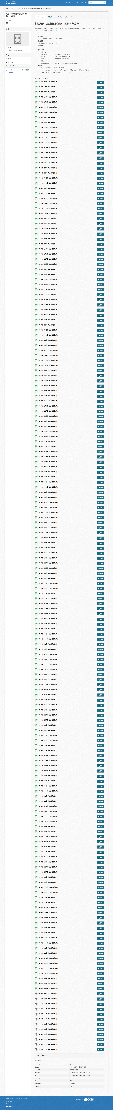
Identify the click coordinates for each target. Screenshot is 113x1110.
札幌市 (17, 8)
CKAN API (9, 1101)
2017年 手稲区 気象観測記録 (48, 532)
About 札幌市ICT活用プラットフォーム (17, 1098)
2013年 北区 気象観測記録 (47, 694)
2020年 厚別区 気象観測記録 (48, 355)
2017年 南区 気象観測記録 (47, 522)
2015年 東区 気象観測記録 (47, 598)
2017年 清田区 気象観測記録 (48, 517)
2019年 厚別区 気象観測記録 (48, 406)
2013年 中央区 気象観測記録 (48, 689)
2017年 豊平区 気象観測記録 (48, 512)
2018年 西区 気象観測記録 (47, 477)
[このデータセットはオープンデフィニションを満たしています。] (9, 72)
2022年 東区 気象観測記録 (47, 244)
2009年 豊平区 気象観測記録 (48, 917)
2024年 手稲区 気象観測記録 (48, 178)
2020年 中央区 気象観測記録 (48, 335)
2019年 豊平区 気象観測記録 (48, 411)
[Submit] (104, 2)
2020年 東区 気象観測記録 (47, 345)
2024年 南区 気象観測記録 (47, 168)
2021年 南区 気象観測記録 (47, 319)
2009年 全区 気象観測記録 (47, 1044)
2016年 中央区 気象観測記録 (48, 537)
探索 (100, 82)
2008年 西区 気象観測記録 (47, 983)
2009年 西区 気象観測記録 (47, 932)
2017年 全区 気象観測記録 (47, 1003)
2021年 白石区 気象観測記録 (48, 299)
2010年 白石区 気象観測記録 (48, 856)
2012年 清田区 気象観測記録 (48, 770)
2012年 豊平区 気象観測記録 (48, 765)
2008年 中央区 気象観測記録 (48, 943)
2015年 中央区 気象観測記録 (48, 588)
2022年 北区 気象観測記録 (47, 238)
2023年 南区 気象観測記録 (47, 218)
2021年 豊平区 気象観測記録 (48, 309)
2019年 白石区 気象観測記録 (48, 401)
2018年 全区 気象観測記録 (47, 998)
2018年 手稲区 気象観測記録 (48, 482)
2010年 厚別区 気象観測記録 (48, 862)
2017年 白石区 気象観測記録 (48, 502)
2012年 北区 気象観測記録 (47, 745)
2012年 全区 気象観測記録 (47, 1029)
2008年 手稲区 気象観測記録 (48, 988)
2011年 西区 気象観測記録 (47, 831)
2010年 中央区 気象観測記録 (48, 841)
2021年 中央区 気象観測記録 (48, 284)
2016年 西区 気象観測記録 (47, 578)
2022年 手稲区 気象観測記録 (48, 279)
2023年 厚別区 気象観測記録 (48, 203)
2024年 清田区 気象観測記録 (48, 163)
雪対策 (44, 1055)
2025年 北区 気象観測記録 (47, 87)
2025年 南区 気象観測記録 (47, 117)
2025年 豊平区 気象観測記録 (48, 107)
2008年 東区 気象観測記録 (47, 953)
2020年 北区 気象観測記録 (47, 340)
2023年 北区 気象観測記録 (47, 188)
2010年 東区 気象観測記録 (47, 851)
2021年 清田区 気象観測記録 (48, 314)
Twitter (9, 58)
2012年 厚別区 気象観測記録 (48, 760)
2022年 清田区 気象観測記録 (48, 264)
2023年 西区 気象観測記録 (47, 223)
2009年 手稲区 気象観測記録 (48, 938)
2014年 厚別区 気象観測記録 (48, 659)
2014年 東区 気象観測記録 (47, 649)
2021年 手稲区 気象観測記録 (48, 330)
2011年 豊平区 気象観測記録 (48, 816)
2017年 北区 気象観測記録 (47, 492)
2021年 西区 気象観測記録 (47, 325)
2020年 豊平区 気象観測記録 (48, 360)
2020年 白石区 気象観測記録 (48, 350)
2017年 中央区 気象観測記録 (48, 487)
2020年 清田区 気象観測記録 (48, 365)
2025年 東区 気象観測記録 (47, 92)
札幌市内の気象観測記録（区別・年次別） (37, 8)
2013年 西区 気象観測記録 (47, 730)
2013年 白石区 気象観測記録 (48, 705)
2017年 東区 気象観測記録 (47, 497)
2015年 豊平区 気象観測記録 (48, 613)
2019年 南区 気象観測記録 (47, 421)
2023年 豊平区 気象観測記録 (48, 208)
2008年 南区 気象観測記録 (47, 978)
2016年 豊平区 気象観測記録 (48, 563)
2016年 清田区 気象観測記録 (48, 568)
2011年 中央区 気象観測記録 (48, 791)
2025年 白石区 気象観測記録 (48, 97)
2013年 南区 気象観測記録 (47, 725)
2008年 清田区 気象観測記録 (48, 973)
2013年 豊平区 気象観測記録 (48, 715)
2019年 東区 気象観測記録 (47, 395)
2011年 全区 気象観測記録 (47, 1034)
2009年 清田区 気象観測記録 (48, 922)
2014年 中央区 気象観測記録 (48, 639)
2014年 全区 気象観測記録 (47, 1019)
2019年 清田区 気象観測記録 (48, 416)
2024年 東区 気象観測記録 (47, 142)
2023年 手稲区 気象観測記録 (48, 228)
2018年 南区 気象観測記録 (47, 471)
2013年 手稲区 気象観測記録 (48, 735)
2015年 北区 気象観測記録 (47, 593)
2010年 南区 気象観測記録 (47, 877)
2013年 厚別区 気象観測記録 (48, 710)
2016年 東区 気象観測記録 (47, 547)
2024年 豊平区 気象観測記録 (48, 157)
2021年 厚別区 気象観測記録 (48, 304)
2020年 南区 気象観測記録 (47, 370)
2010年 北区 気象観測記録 (47, 846)
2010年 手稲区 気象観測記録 (48, 887)
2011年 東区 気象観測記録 (47, 801)
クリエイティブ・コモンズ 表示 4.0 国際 (17, 70)
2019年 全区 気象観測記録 (47, 993)
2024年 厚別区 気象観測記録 (48, 152)
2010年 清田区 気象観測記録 (48, 872)
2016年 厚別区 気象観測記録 (48, 558)
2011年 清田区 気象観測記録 (48, 821)
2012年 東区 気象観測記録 (47, 750)
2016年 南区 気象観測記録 (47, 573)
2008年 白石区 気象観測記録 (48, 958)
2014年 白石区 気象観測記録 (48, 654)
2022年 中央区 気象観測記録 (48, 233)
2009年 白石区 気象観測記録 (48, 907)
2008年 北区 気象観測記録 (47, 948)
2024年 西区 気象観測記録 (47, 173)
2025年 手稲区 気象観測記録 (48, 127)
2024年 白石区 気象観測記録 (48, 147)
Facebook (10, 62)
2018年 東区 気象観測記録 (47, 446)
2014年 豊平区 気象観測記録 (48, 664)
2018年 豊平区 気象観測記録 (48, 461)
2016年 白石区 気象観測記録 (48, 553)
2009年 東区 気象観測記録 (47, 902)
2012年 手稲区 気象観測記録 (48, 786)
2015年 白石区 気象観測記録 (48, 603)
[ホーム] (7, 8)
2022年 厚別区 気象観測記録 (48, 254)
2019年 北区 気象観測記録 (47, 390)
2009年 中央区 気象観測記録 (48, 892)
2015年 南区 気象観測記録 (47, 623)
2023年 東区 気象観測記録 (47, 193)
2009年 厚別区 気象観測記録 (48, 912)
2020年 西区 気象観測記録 (47, 375)
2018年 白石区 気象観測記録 (48, 451)
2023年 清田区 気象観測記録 (48, 213)
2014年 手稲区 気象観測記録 (48, 684)
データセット (69, 3)
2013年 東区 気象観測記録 (47, 699)
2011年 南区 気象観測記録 (47, 826)
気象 (38, 1055)
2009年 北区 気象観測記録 (47, 897)
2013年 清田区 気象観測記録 (48, 720)
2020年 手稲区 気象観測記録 (48, 380)
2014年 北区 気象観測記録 (47, 644)
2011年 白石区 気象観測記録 (48, 806)
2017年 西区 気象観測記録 (47, 527)
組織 (77, 3)
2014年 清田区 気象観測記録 (48, 669)
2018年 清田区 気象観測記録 (48, 466)
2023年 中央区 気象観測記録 (48, 183)
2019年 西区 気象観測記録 (47, 426)
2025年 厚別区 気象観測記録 (48, 102)
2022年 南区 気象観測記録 (47, 269)
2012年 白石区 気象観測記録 (48, 755)
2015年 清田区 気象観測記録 (48, 618)
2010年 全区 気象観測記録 (47, 1039)
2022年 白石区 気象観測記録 (48, 249)
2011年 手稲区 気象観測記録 (48, 836)
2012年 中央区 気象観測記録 (48, 740)
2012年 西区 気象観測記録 (47, 781)
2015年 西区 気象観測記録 (47, 629)
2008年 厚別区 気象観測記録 (48, 963)
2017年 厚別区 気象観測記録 (48, 507)
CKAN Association (11, 1104)
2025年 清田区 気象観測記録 (48, 112)
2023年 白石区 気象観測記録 (48, 198)
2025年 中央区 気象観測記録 (48, 81)
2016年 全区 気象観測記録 (47, 1008)
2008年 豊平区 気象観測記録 (48, 968)
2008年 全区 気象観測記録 (47, 1049)
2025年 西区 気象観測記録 (47, 122)
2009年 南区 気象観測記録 (47, 927)
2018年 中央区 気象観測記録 (48, 436)
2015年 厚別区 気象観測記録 (48, 608)
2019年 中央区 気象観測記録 (48, 385)
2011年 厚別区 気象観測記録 (48, 811)
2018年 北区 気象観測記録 (47, 441)
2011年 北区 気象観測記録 (47, 796)
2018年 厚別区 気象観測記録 (48, 456)
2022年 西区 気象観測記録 (47, 274)
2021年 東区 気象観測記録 (47, 294)
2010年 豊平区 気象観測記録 (48, 867)
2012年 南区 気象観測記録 (47, 775)
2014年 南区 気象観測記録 (47, 674)
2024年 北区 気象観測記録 (47, 137)
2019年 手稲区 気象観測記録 (48, 431)
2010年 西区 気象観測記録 (47, 882)
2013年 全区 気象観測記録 (47, 1024)
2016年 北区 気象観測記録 (47, 542)
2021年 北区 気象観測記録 (47, 289)
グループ (83, 3)
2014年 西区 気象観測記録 (47, 679)
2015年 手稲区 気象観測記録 (48, 634)
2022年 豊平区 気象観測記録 (48, 259)
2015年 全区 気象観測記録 (47, 1014)
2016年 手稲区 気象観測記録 (48, 583)
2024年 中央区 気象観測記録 (48, 132)
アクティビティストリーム (67, 17)
